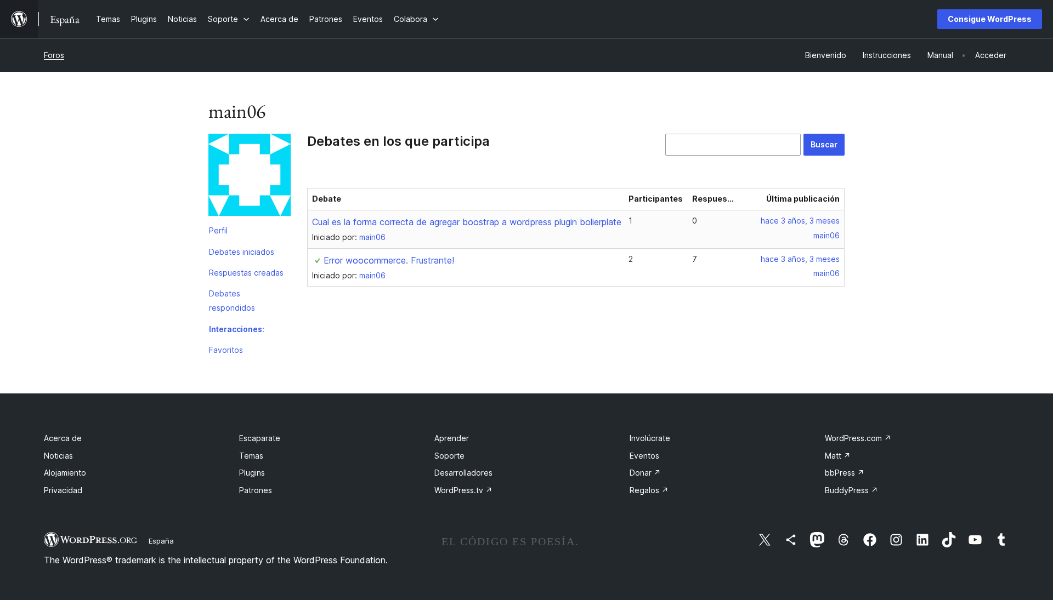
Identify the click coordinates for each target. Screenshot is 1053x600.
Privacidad (63, 490)
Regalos (649, 490)
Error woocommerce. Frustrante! (389, 260)
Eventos (644, 455)
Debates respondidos (232, 300)
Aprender (451, 438)
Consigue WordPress (990, 19)
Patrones (255, 490)
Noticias (58, 455)
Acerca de (63, 438)
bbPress (844, 472)
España (161, 540)
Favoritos (226, 350)
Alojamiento (65, 472)
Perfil (218, 230)
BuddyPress (851, 490)
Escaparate (259, 438)
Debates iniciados (241, 251)
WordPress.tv (463, 490)
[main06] (249, 177)
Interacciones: (236, 329)
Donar (645, 472)
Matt (838, 455)
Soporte (449, 455)
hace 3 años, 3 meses (800, 220)
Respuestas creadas (246, 272)
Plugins (252, 472)
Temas (251, 455)
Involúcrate (650, 438)
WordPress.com (858, 438)
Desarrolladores (463, 472)
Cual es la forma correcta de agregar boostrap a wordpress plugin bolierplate (466, 221)
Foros (54, 55)
